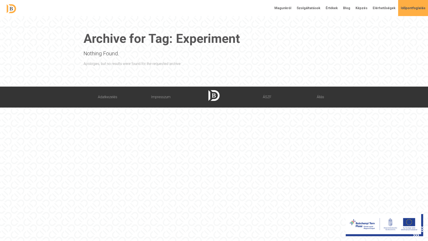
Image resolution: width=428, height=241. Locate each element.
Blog (346, 8)
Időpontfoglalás (413, 8)
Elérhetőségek (384, 8)
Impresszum (161, 97)
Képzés (361, 8)
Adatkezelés (107, 97)
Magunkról (282, 8)
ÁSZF (267, 97)
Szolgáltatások (308, 8)
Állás (320, 97)
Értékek (332, 8)
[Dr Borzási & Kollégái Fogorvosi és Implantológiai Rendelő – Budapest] (8, 8)
